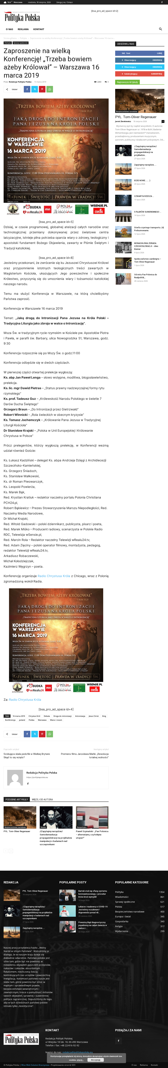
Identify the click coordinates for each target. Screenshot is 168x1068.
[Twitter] (34, 89)
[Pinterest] (42, 89)
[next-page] (11, 851)
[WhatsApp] (49, 89)
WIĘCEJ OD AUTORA (42, 799)
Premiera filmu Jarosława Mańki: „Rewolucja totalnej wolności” (85, 756)
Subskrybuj (156, 74)
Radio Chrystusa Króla (54, 576)
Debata (47, 716)
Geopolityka (81, 827)
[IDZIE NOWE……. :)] (123, 184)
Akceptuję (95, 1059)
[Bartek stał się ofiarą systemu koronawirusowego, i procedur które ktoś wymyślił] (67, 895)
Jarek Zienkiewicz (123, 121)
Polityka (23, 38)
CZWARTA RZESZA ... (144, 196)
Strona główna (10, 38)
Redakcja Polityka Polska (20, 82)
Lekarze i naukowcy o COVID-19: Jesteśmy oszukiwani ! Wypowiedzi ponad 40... (93, 910)
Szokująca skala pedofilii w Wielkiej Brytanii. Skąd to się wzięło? (27, 756)
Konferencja (10, 720)
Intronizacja (80, 716)
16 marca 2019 (19, 716)
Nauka (43, 827)
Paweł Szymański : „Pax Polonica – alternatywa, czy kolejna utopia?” (92, 834)
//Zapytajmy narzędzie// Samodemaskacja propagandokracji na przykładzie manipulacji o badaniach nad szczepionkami (56, 838)
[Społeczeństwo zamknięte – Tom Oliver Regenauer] (123, 263)
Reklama (23, 29)
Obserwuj (157, 60)
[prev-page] (6, 851)
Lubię (159, 53)
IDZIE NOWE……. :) (142, 180)
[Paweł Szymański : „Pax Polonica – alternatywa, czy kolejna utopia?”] (92, 817)
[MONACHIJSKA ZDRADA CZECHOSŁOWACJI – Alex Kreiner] (123, 247)
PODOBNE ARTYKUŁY (17, 799)
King (104, 716)
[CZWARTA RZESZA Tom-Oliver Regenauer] (123, 200)
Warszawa (42, 720)
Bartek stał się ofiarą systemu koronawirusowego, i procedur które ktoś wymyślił (92, 894)
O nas (9, 29)
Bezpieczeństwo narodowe (15, 827)
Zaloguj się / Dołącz (64, 2)
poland (22, 720)
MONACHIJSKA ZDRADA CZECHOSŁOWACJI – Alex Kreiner (146, 246)
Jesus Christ (94, 716)
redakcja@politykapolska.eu (77, 1052)
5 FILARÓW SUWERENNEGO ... (147, 212)
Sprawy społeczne (21, 43)
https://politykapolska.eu (37, 777)
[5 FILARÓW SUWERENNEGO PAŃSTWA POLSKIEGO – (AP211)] (123, 216)
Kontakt (38, 29)
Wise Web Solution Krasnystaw (35, 1065)
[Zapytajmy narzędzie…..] (123, 169)
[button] (160, 29)
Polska (31, 720)
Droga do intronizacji (62, 716)
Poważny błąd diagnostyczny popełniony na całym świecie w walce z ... (92, 925)
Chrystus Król (34, 716)
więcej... (80, 1060)
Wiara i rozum (56, 720)
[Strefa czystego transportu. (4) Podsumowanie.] (123, 232)
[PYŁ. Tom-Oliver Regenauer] (20, 817)
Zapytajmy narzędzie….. (145, 165)
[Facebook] (161, 2)
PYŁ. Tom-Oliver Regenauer (17, 831)
